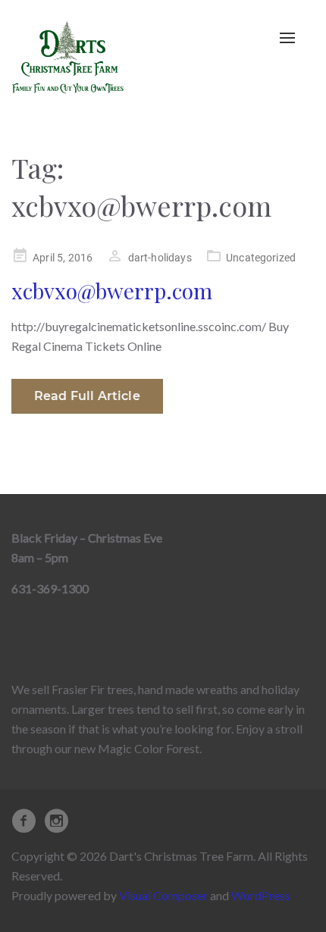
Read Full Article (87, 396)
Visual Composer (163, 895)
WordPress (260, 895)
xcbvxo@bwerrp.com (111, 291)
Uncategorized (261, 258)
